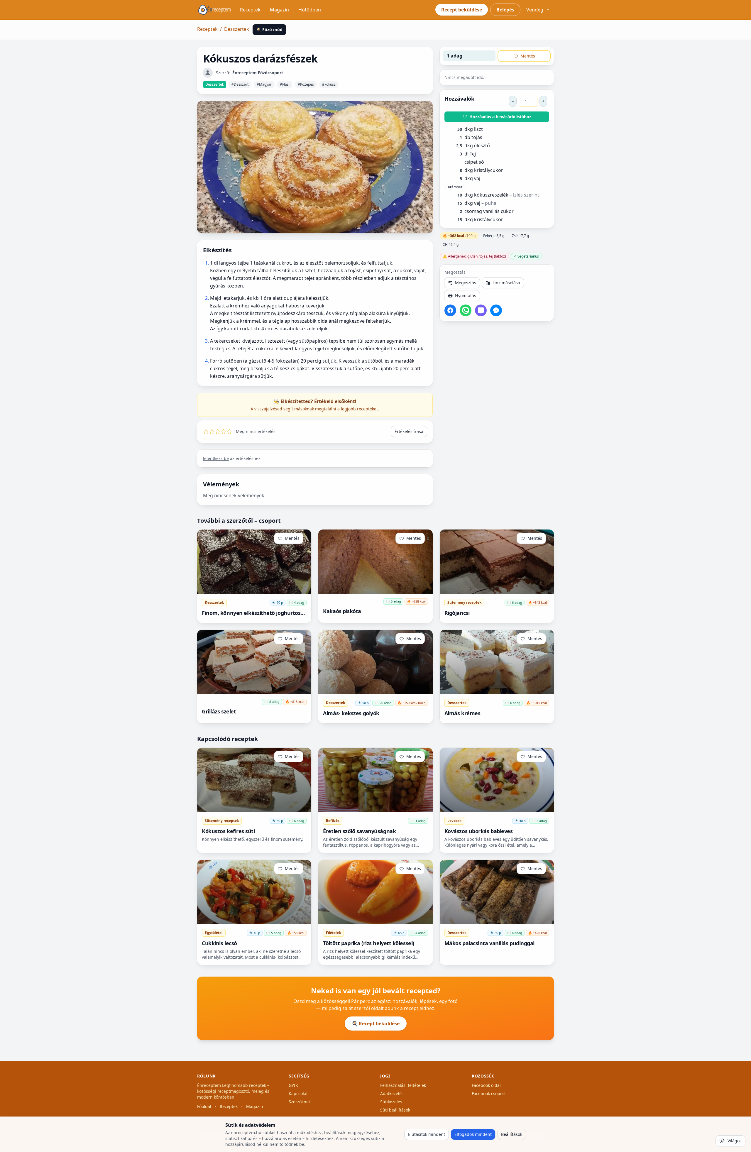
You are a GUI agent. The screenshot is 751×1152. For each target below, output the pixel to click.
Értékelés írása (409, 431)
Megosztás (465, 282)
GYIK (293, 1085)
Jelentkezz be (216, 458)
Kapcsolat (298, 1093)
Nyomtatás (465, 295)
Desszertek (236, 29)
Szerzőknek (300, 1101)
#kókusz (329, 84)
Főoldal (204, 1106)
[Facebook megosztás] (450, 310)
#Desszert (239, 84)
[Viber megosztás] (481, 310)
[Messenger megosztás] (496, 310)
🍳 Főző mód (269, 29)
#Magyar (264, 84)
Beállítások (511, 1134)
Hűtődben (309, 9)
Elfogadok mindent (473, 1134)
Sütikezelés (391, 1101)
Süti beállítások (395, 1110)
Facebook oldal (486, 1085)
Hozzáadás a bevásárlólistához (500, 116)
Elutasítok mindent (426, 1134)
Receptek (250, 9)
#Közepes (306, 84)
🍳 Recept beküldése (376, 1023)
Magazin (279, 9)
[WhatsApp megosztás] (465, 310)
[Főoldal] (214, 9)
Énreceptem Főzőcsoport (257, 72)
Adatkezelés (392, 1093)
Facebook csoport (489, 1093)
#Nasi (285, 84)
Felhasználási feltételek (403, 1085)
